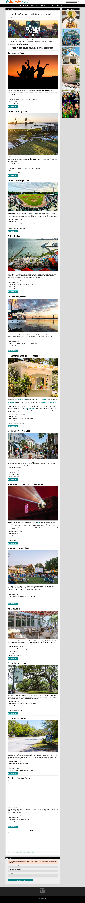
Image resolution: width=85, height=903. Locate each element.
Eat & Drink (45, 5)
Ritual (38, 522)
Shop (57, 5)
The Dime (16, 697)
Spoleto (45, 399)
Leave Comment (30, 852)
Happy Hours (35, 5)
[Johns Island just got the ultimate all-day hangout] (71, 55)
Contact (55, 2)
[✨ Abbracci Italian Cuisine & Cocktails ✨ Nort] (71, 19)
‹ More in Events (10, 9)
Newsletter (61, 2)
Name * (14, 865)
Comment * (11, 873)
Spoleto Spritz (30, 408)
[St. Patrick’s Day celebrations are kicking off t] (71, 37)
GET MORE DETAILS (12, 107)
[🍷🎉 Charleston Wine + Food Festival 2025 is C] (71, 91)
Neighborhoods (23, 5)
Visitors (63, 5)
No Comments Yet (22, 852)
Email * (15, 869)
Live (52, 5)
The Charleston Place (20, 399)
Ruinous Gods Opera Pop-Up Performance (18, 401)
